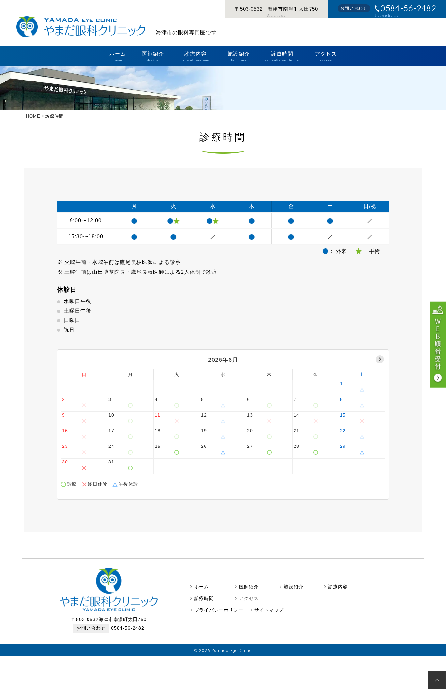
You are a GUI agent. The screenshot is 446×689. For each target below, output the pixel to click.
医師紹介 (153, 56)
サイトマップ (269, 610)
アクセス (326, 56)
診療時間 (282, 56)
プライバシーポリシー (218, 610)
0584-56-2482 (408, 8)
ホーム (117, 56)
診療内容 (196, 56)
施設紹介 (239, 56)
